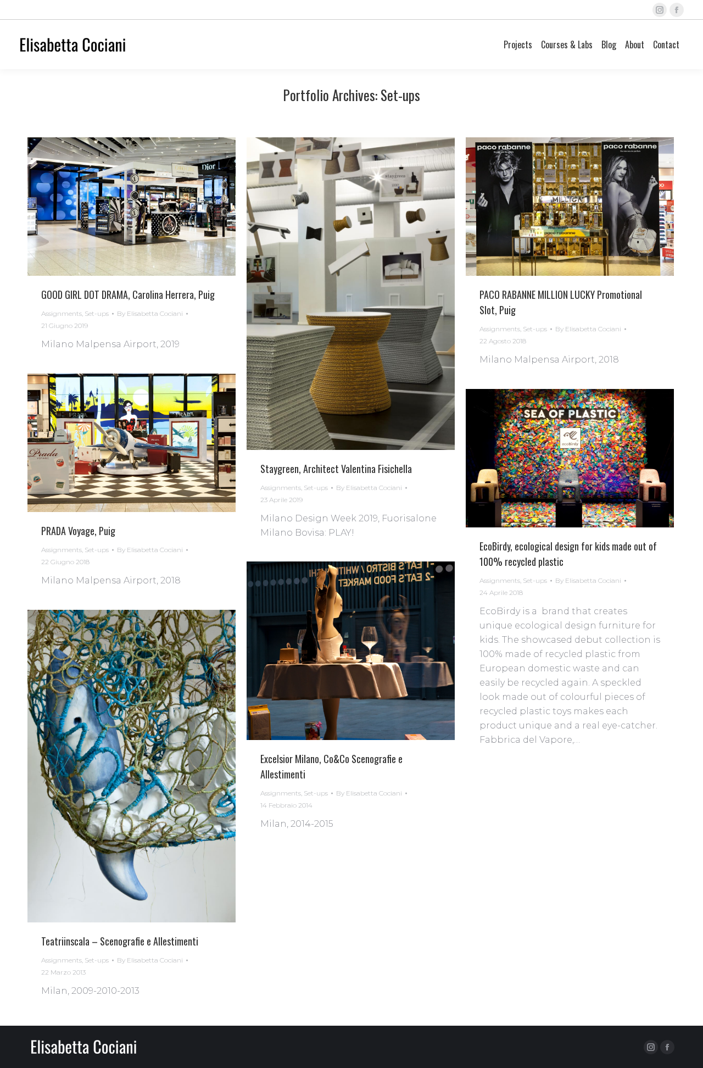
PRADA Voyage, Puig (78, 531)
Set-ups (97, 313)
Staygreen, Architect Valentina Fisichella (336, 468)
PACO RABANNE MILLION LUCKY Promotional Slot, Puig (560, 302)
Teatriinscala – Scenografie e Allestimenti (119, 941)
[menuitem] (517, 44)
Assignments (61, 313)
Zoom (117, 206)
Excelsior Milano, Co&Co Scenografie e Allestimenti (331, 766)
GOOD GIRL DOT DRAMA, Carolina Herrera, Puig (128, 294)
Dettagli (147, 206)
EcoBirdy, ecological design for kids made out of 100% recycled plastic (568, 554)
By (150, 313)
